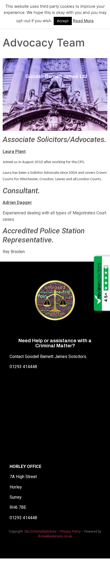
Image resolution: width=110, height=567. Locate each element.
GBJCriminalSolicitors (40, 531)
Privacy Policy (70, 531)
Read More (83, 20)
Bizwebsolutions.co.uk (55, 536)
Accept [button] (63, 21)
